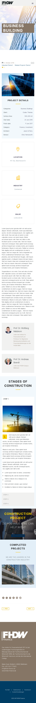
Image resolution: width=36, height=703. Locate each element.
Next (29, 608)
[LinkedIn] (17, 598)
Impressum (27, 690)
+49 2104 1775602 (10, 666)
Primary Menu (32, 3)
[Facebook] (3, 598)
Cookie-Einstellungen (18, 692)
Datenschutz (17, 690)
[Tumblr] (13, 598)
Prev (6, 608)
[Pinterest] (10, 598)
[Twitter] (7, 598)
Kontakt (7, 690)
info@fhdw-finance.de (8, 668)
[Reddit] (20, 598)
